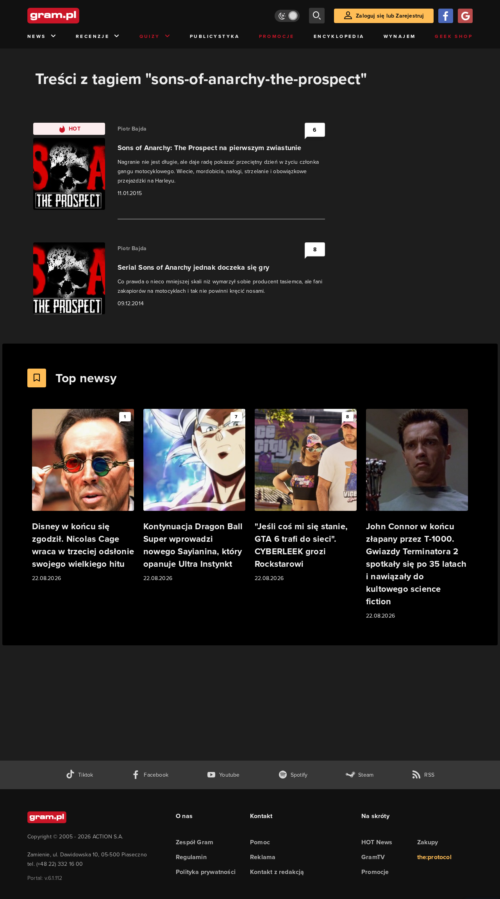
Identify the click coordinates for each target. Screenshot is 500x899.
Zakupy (427, 842)
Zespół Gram (194, 842)
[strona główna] (72, 15)
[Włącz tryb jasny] (287, 16)
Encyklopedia (339, 36)
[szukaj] (317, 15)
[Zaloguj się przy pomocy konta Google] (465, 16)
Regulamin (191, 856)
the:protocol (434, 856)
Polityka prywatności (206, 871)
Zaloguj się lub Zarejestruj (390, 16)
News (36, 36)
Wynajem (400, 36)
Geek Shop (454, 36)
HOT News (377, 842)
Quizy (149, 36)
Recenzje (92, 36)
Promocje (277, 36)
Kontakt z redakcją (277, 871)
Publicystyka (215, 36)
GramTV (373, 856)
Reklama (262, 856)
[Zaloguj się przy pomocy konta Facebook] (445, 16)
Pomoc (260, 842)
